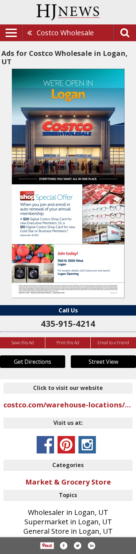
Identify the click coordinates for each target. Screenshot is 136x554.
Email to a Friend (113, 343)
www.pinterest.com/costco (66, 444)
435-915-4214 (68, 323)
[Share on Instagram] (91, 546)
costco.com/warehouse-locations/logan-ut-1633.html (68, 404)
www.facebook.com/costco (45, 444)
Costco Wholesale (65, 32)
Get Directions (32, 361)
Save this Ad (22, 343)
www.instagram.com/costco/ (87, 444)
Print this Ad (67, 343)
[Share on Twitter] (77, 546)
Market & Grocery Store (68, 482)
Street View (103, 361)
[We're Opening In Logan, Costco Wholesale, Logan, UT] (68, 183)
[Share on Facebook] (63, 546)
